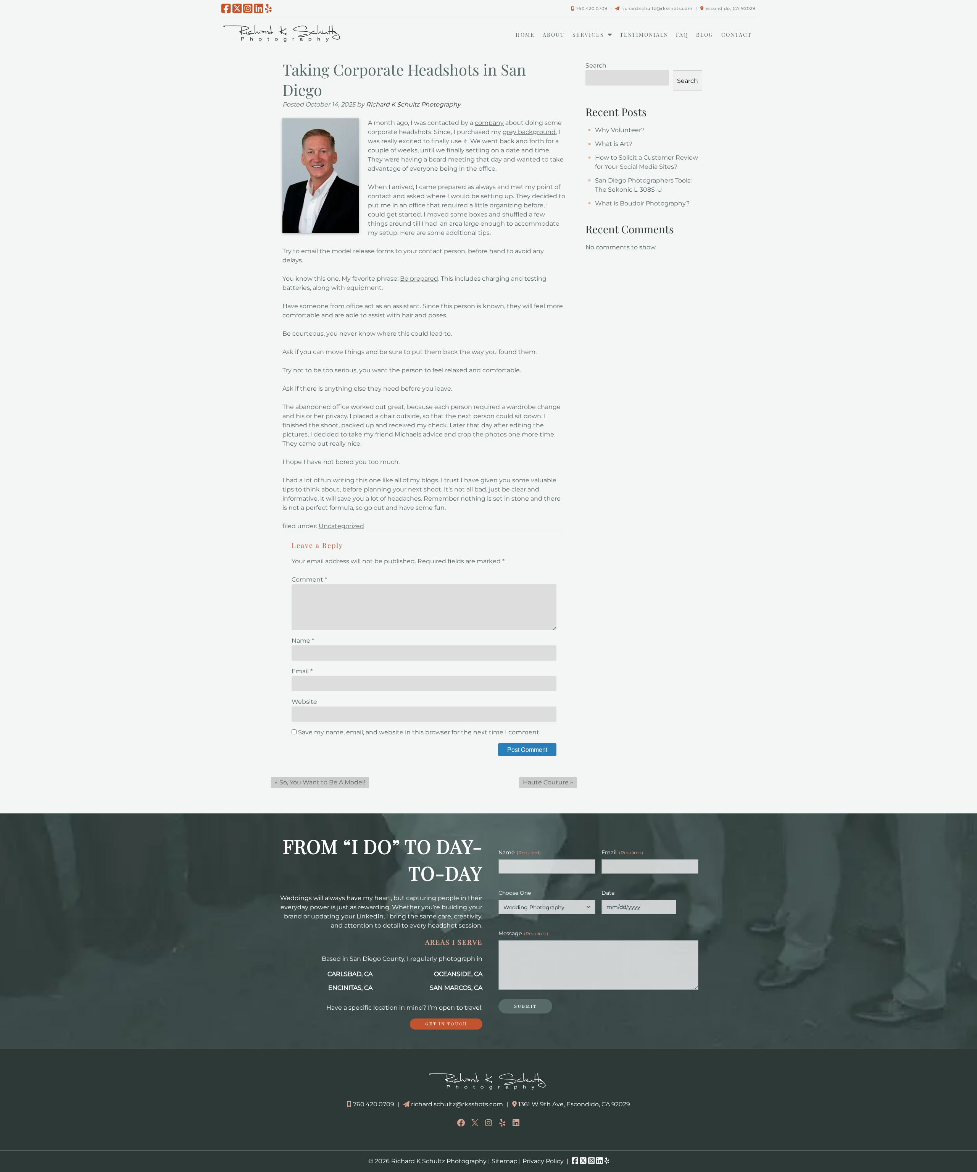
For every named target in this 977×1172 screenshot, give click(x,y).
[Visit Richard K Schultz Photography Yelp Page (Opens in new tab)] (268, 8)
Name (303, 640)
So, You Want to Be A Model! (322, 782)
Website (304, 701)
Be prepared (419, 278)
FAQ (682, 34)
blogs (429, 480)
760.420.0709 (592, 8)
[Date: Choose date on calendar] (680, 907)
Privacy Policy (543, 1161)
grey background (529, 132)
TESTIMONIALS (644, 34)
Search (595, 65)
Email (302, 671)
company (489, 122)
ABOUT (553, 34)
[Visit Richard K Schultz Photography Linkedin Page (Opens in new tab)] (259, 8)
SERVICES (588, 34)
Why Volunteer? (620, 130)
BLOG (704, 34)
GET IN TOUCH (446, 1024)
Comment (309, 579)
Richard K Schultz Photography (413, 104)
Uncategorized (341, 526)
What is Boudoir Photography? (642, 203)
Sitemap (505, 1161)
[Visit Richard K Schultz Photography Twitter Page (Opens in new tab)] (237, 8)
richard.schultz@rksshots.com (657, 8)
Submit (525, 1006)
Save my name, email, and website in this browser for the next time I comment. (419, 732)
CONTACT (736, 34)
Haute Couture (546, 782)
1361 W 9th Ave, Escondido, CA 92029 (574, 1104)
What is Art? (613, 143)
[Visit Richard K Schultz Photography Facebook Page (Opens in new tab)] (226, 8)
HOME (525, 34)
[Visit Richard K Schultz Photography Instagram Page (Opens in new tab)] (248, 8)
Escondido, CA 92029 (730, 8)
